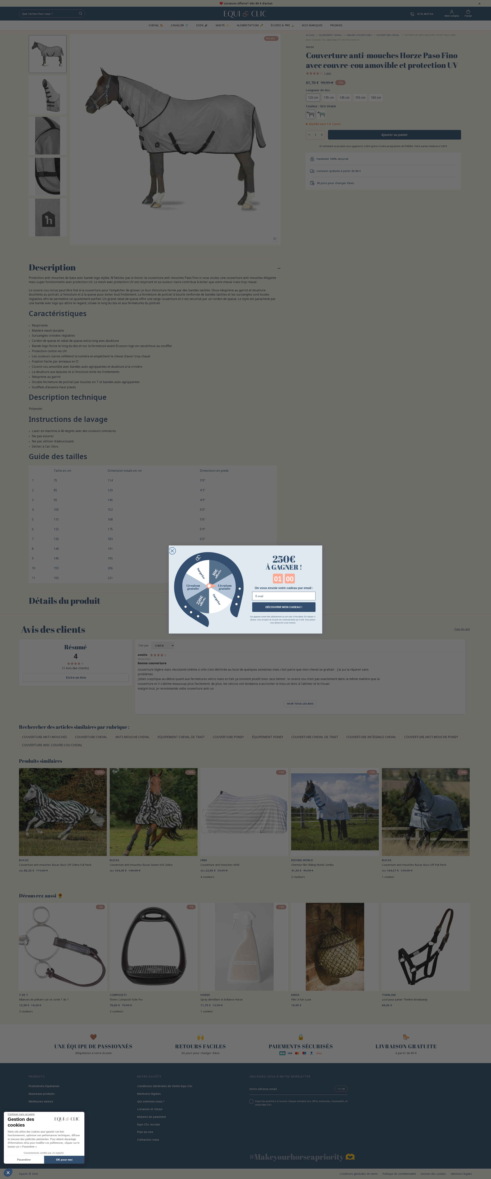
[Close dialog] (172, 550)
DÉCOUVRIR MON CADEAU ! (283, 607)
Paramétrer (24, 1159)
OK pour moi (64, 1159)
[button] (8, 1172)
